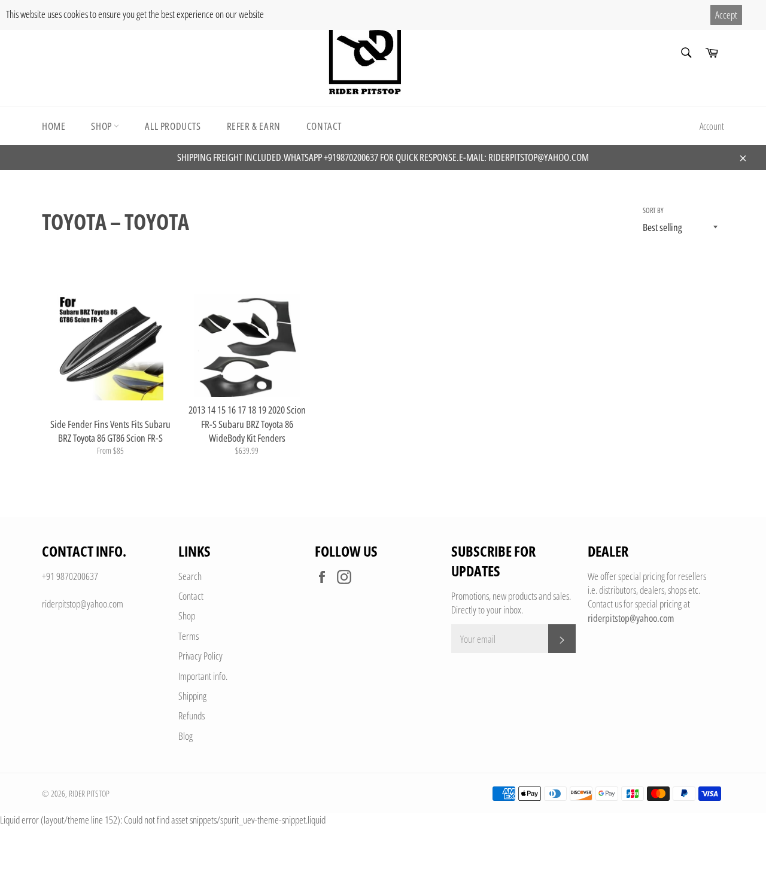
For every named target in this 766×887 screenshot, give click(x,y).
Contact (324, 126)
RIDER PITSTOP (89, 793)
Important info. (202, 676)
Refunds (191, 715)
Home (53, 126)
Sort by (653, 210)
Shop (102, 126)
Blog (185, 736)
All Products (172, 126)
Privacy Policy (200, 656)
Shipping (192, 696)
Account (712, 126)
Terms (188, 636)
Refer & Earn (254, 126)
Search (190, 576)
